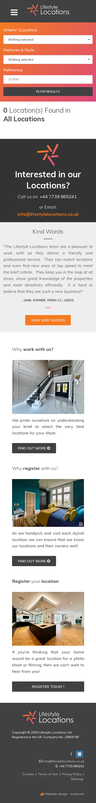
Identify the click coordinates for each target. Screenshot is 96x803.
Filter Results (48, 92)
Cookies (28, 774)
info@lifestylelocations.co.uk (63, 761)
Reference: (13, 69)
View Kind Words (48, 320)
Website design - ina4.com (64, 794)
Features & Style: (19, 49)
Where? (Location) (20, 29)
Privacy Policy (72, 774)
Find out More (32, 448)
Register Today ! (48, 686)
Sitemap (77, 779)
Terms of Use (48, 774)
